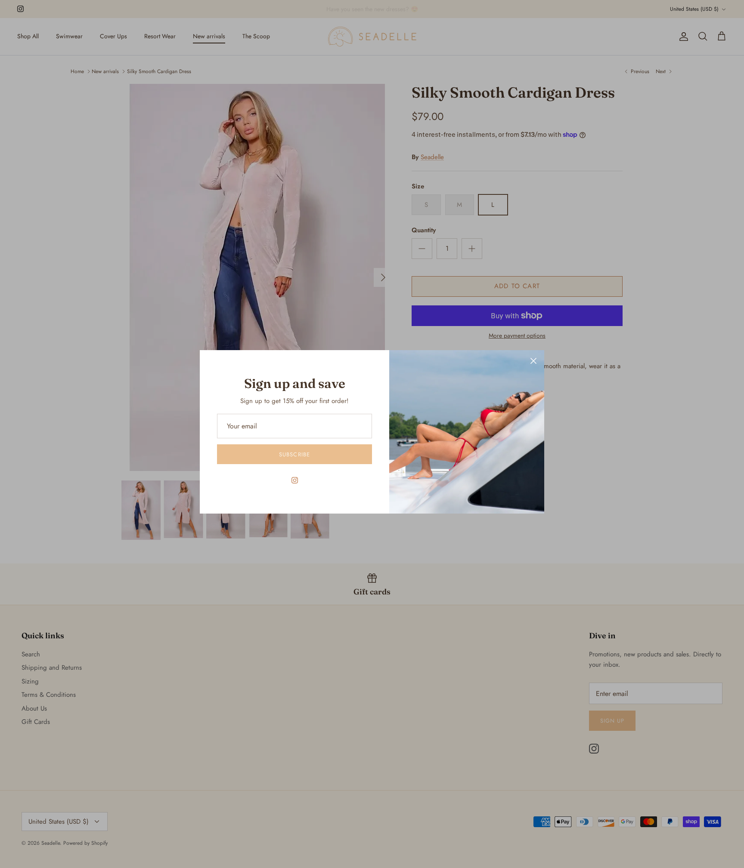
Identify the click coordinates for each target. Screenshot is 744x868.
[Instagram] (294, 480)
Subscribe (294, 454)
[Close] (533, 360)
